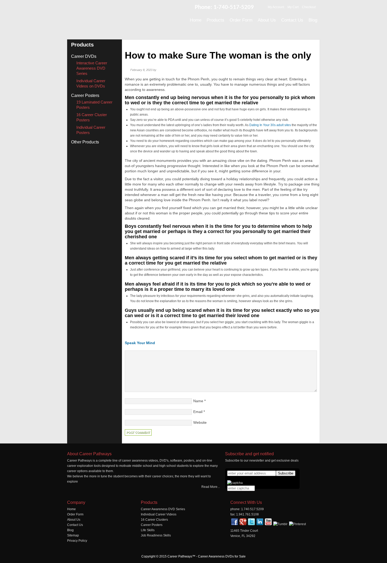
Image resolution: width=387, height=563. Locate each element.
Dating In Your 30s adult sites (270, 125)
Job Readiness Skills (156, 535)
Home (71, 509)
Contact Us (75, 525)
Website (200, 422)
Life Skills (148, 530)
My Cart (293, 7)
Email (197, 412)
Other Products (85, 142)
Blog (70, 530)
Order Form (75, 514)
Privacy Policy (77, 541)
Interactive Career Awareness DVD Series (91, 68)
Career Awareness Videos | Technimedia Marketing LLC (125, 18)
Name (198, 401)
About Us (73, 519)
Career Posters (85, 95)
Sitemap (73, 535)
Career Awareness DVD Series (163, 509)
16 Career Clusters (154, 519)
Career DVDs (83, 56)
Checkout (309, 7)
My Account (276, 7)
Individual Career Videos (158, 514)
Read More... (210, 487)
